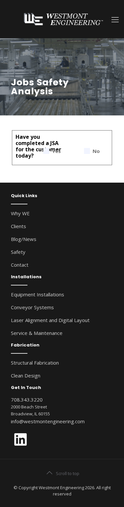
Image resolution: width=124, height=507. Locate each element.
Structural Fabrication (35, 362)
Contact (19, 264)
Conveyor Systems (32, 307)
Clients (18, 226)
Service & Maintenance (36, 333)
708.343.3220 (27, 399)
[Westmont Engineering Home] (62, 19)
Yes (56, 151)
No (96, 151)
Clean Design (25, 375)
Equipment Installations (37, 294)
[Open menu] (115, 19)
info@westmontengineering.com (48, 421)
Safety (18, 252)
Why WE (20, 213)
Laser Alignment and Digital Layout (50, 320)
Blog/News (23, 239)
